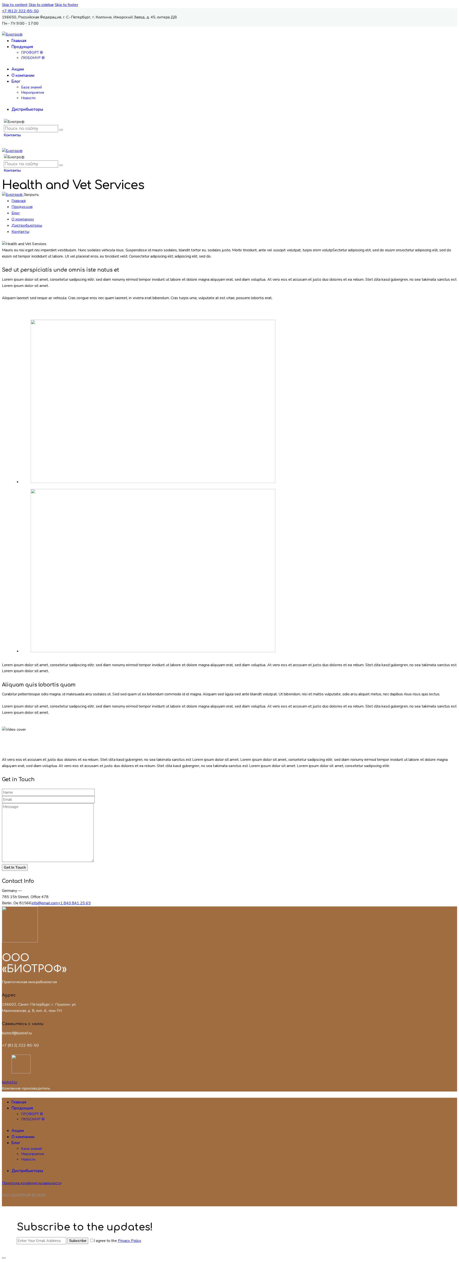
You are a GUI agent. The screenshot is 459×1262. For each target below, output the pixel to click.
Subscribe (77, 1240)
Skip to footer (66, 4)
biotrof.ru (9, 1082)
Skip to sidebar (41, 4)
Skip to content (15, 4)
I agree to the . (118, 1240)
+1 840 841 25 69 (74, 903)
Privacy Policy (129, 1240)
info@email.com (45, 903)
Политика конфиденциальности (31, 1183)
